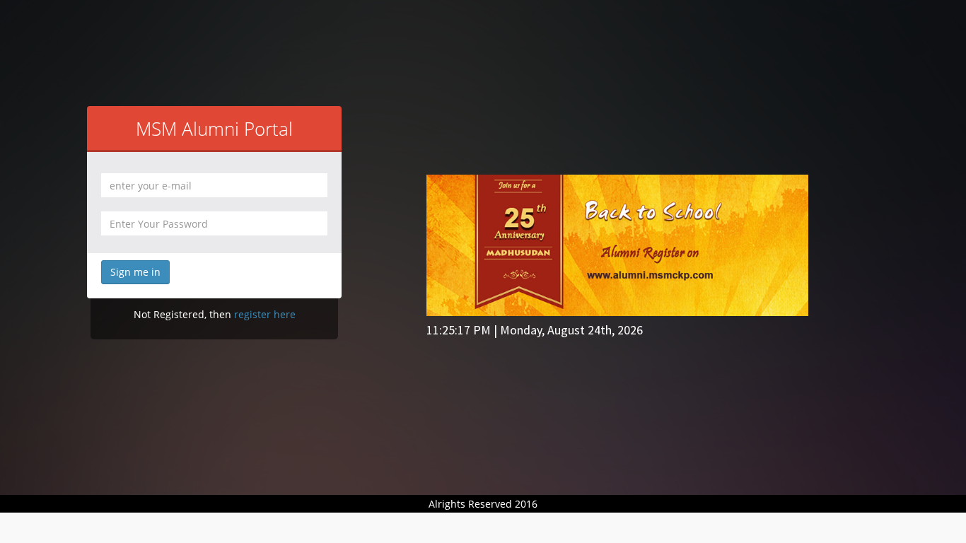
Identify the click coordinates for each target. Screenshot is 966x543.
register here (265, 314)
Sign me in (135, 272)
